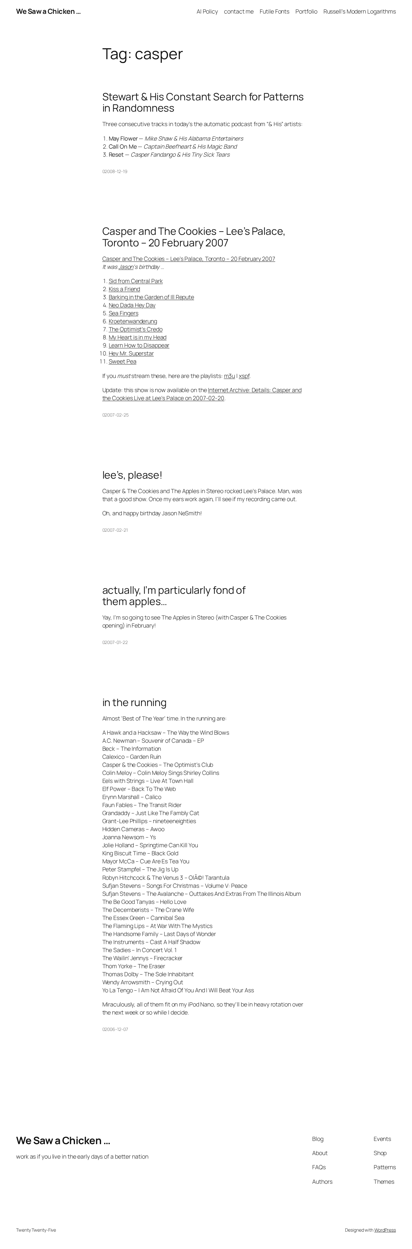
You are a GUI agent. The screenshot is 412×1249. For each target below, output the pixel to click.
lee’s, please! (132, 475)
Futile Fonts (274, 11)
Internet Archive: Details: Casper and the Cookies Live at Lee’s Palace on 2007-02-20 (202, 394)
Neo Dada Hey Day (132, 305)
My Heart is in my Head (138, 337)
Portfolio (306, 11)
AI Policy (207, 11)
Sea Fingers (123, 313)
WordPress (385, 1230)
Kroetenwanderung (133, 321)
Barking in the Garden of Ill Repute (151, 297)
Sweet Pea (122, 361)
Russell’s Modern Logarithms (359, 11)
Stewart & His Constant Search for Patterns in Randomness (203, 102)
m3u (229, 376)
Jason (126, 267)
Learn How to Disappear (139, 345)
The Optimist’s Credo (136, 329)
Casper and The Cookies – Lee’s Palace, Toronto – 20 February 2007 (194, 236)
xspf (244, 376)
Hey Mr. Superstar (131, 353)
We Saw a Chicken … (48, 11)
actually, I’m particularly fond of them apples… (174, 595)
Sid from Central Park (136, 281)
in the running (134, 702)
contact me (239, 11)
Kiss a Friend (124, 289)
